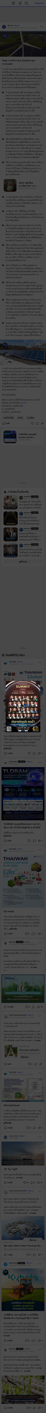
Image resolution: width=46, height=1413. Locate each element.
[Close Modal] (37, 684)
